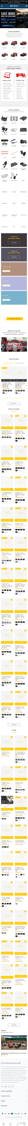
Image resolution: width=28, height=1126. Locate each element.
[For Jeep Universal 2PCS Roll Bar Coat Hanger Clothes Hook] (21, 801)
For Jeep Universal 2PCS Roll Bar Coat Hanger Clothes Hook (20, 812)
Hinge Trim (18, 91)
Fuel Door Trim (19, 86)
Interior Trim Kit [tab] (8, 362)
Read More (3, 1055)
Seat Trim (5, 96)
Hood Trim (18, 88)
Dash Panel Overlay (7, 84)
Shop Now (6, 270)
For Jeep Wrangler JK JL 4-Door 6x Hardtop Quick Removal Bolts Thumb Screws (6, 927)
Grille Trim (18, 90)
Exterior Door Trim (20, 84)
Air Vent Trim (6, 93)
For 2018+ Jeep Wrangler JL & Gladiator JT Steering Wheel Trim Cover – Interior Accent (7, 524)
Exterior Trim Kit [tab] (19, 362)
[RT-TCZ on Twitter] (5, 1086)
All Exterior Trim (20, 98)
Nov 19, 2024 (4, 1051)
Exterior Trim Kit (20, 83)
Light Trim (18, 93)
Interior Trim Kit (6, 83)
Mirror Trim (19, 95)
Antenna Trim (19, 96)
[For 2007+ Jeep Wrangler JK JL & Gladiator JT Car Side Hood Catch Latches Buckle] (21, 771)
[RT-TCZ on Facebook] (2, 1086)
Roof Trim (5, 95)
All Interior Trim (6, 98)
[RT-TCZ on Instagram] (9, 1086)
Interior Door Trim (7, 90)
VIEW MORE (14, 411)
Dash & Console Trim (7, 86)
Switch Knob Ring (7, 91)
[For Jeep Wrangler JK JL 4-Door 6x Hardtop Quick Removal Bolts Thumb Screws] (7, 915)
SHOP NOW (14, 242)
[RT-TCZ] (7, 75)
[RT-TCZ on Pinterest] (12, 1086)
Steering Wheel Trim (7, 88)
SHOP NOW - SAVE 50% (14, 318)
